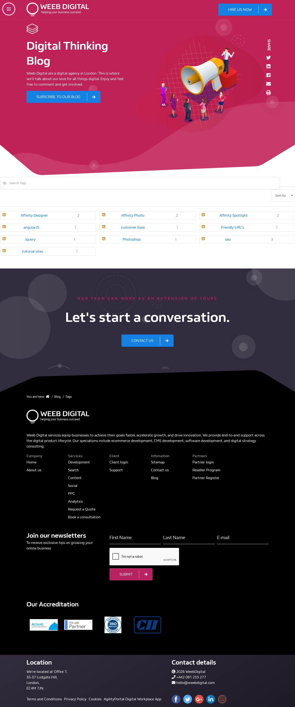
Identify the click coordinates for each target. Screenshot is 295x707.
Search (287, 183)
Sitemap (158, 462)
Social (72, 485)
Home (31, 462)
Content (75, 478)
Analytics (75, 501)
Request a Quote (81, 509)
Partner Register (205, 478)
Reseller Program (206, 470)
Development (79, 462)
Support (116, 470)
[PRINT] (268, 92)
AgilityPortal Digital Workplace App (132, 699)
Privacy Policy (75, 699)
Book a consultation (84, 517)
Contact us (160, 470)
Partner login (203, 462)
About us (34, 470)
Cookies (95, 699)
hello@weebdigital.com (195, 682)
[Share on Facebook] (268, 75)
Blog (154, 478)
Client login (118, 462)
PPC (71, 493)
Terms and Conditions (44, 699)
